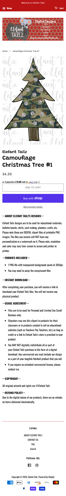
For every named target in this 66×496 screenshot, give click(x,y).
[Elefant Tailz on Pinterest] (37, 465)
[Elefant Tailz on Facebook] (29, 465)
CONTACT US (33, 439)
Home (4, 51)
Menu (9, 8)
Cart (61, 8)
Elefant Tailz (32, 477)
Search (33, 448)
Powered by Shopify (46, 477)
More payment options (33, 206)
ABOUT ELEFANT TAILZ (33, 435)
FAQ (33, 444)
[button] (33, 182)
